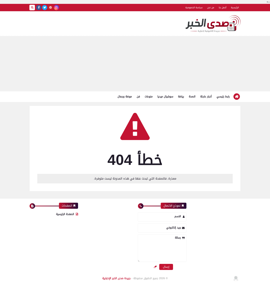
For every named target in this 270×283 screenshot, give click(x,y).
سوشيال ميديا (165, 96)
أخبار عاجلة (206, 96)
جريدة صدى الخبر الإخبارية (116, 278)
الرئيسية (235, 8)
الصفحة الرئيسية (65, 214)
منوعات (149, 96)
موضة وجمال (125, 96)
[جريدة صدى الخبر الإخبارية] (213, 23)
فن (138, 96)
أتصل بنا (222, 8)
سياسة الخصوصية (194, 8)
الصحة (192, 96)
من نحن (210, 8)
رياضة (181, 96)
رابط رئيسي (223, 96)
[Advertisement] (135, 63)
